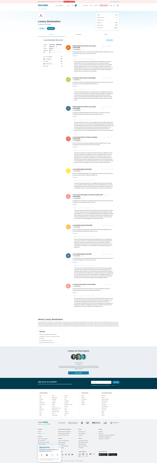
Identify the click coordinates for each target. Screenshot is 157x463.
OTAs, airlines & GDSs (82, 445)
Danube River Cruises (56, 408)
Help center (101, 433)
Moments (96, 5)
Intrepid (82, 400)
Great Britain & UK (55, 411)
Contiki (82, 395)
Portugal (66, 402)
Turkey (66, 409)
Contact (110, 5)
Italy (65, 399)
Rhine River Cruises (68, 404)
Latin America (42, 402)
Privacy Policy (67, 460)
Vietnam (53, 404)
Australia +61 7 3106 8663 (104, 438)
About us (39, 431)
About (106, 34)
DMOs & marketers (82, 444)
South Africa (41, 409)
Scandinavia (67, 400)
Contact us (101, 431)
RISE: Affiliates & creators (83, 442)
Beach (103, 411)
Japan (53, 395)
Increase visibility (61, 444)
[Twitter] (62, 454)
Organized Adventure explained (64, 431)
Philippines (54, 399)
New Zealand (54, 397)
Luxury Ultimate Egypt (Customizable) (82, 169)
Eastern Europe (55, 409)
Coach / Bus (104, 408)
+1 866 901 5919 (115, 1)
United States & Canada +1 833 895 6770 (107, 435)
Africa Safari (104, 404)
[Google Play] (112, 454)
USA (65, 415)
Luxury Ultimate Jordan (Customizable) (82, 225)
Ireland (66, 397)
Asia (40, 397)
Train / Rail (104, 409)
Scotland (66, 406)
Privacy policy (116, 385)
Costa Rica (67, 413)
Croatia (53, 406)
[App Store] (103, 454)
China (40, 413)
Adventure (104, 395)
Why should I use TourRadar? (44, 442)
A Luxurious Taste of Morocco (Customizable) (84, 78)
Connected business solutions (64, 433)
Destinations (85, 5)
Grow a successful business (63, 440)
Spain (66, 408)
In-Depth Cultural (105, 406)
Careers (42, 433)
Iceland (66, 395)
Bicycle (103, 397)
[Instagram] (66, 454)
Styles (91, 5)
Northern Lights (105, 400)
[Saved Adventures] (114, 5)
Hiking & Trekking (105, 399)
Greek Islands (54, 415)
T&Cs (111, 385)
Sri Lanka (54, 400)
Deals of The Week (103, 5)
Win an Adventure (43, 440)
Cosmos (83, 397)
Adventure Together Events (63, 435)
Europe (40, 400)
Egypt (40, 406)
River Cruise (104, 402)
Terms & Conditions (79, 460)
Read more (75, 55)
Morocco (41, 408)
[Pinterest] (69, 454)
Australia (41, 399)
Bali (40, 411)
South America (42, 404)
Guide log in (80, 435)
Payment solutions (61, 442)
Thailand (53, 402)
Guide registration (81, 433)
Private (103, 415)
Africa (40, 395)
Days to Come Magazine (43, 438)
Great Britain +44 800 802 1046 (105, 436)
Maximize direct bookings (63, 445)
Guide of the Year (81, 431)
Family (103, 413)
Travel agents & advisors (83, 440)
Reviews (51, 34)
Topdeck (83, 402)
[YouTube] (72, 454)
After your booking (41, 444)
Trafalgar (83, 404)
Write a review (110, 40)
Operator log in (61, 447)
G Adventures (84, 399)
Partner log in (81, 447)
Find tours (79, 34)
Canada (66, 411)
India (40, 415)
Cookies (72, 460)
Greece (53, 413)
